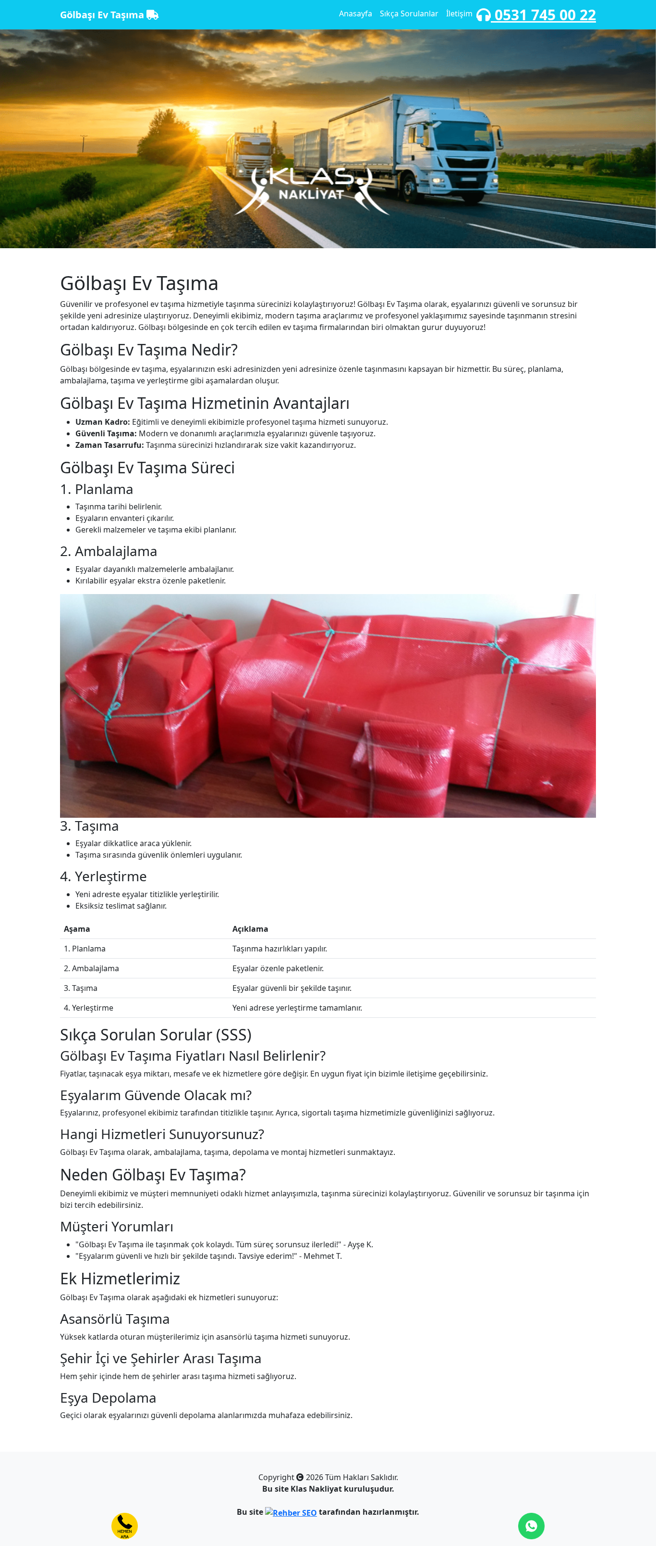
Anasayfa (355, 13)
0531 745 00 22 (543, 15)
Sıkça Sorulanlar (409, 13)
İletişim (459, 13)
